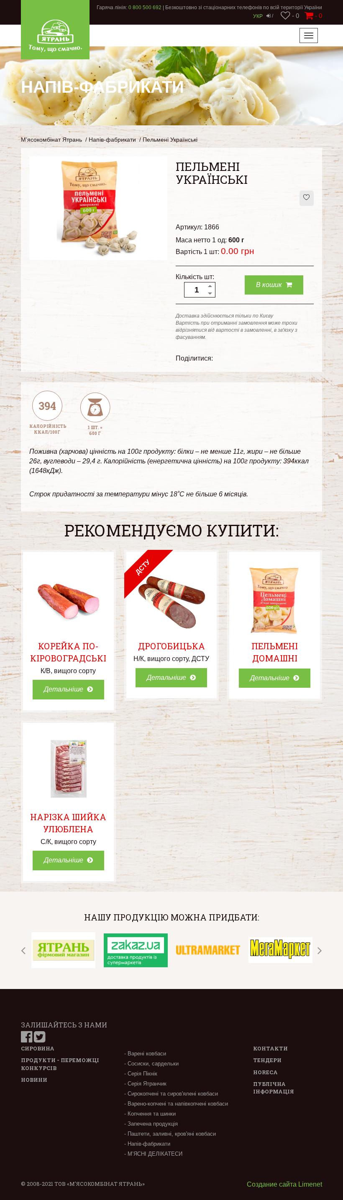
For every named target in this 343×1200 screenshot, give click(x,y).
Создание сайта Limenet (284, 1184)
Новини (34, 1079)
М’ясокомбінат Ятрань (51, 140)
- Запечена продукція (151, 1124)
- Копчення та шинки (150, 1114)
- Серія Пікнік (140, 1073)
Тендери (267, 1060)
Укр (258, 16)
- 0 (294, 15)
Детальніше (64, 689)
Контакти (270, 1048)
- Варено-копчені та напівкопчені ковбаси (176, 1104)
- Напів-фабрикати (147, 1144)
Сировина (37, 1048)
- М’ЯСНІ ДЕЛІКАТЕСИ (153, 1154)
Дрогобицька (171, 646)
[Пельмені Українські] (98, 207)
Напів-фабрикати (112, 140)
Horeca (265, 1072)
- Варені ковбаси (145, 1053)
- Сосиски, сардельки (151, 1063)
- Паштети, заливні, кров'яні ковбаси (170, 1134)
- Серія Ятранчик (145, 1084)
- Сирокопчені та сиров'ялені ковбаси (171, 1094)
